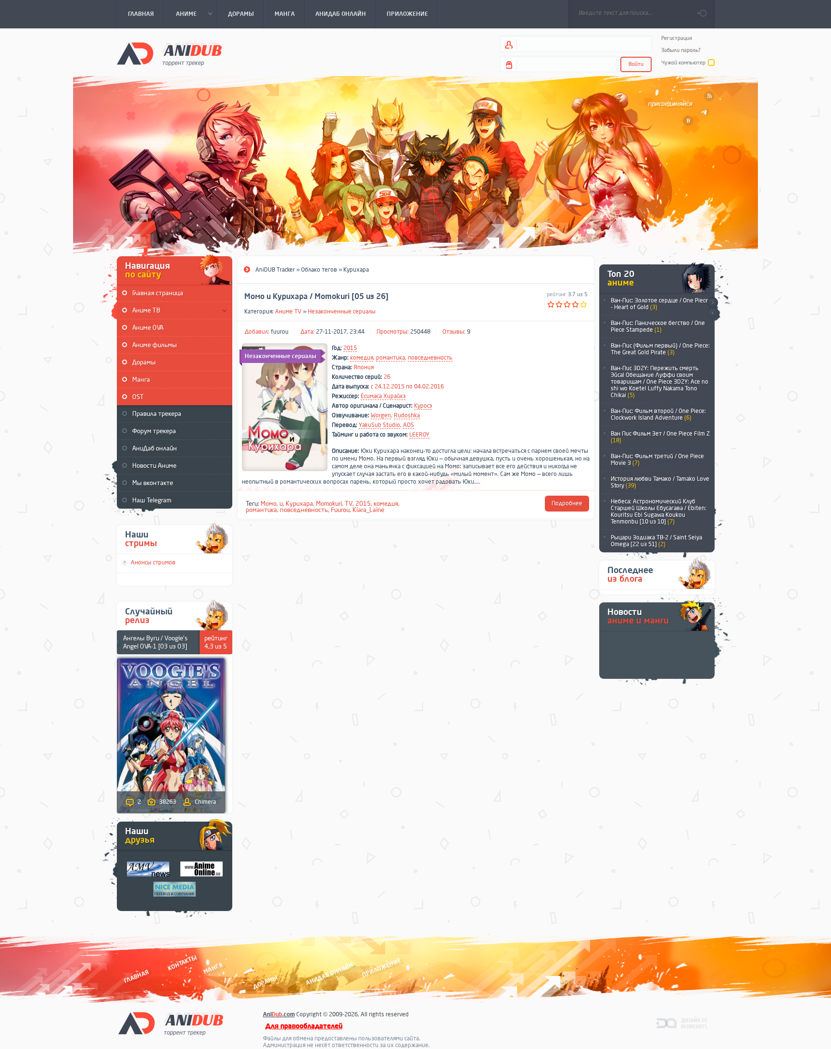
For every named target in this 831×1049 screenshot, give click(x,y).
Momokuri (329, 503)
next (712, 302)
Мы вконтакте (152, 483)
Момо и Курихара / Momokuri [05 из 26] (316, 296)
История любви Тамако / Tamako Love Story (660, 482)
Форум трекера (154, 431)
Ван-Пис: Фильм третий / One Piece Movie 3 (657, 459)
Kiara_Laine (368, 509)
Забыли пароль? (681, 50)
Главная (136, 976)
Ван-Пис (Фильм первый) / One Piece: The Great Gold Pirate (660, 349)
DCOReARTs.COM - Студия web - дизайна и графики (682, 1022)
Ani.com (279, 1014)
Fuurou (340, 509)
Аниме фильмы (154, 345)
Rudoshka (407, 415)
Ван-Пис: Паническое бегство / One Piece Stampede (658, 326)
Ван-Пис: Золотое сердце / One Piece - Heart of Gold (660, 304)
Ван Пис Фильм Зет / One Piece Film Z (660, 437)
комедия (361, 357)
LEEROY (419, 434)
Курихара (299, 503)
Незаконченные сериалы (342, 311)
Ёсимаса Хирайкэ (383, 396)
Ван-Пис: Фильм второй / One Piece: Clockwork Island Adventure (658, 414)
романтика (390, 357)
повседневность (430, 357)
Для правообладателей (303, 1026)
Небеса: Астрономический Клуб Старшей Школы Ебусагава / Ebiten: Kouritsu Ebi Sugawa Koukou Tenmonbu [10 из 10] (658, 511)
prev (712, 313)
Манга (141, 379)
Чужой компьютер (683, 62)
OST (138, 396)
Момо (269, 503)
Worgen (381, 415)
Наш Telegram (151, 500)
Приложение (381, 968)
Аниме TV (288, 311)
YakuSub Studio (379, 425)
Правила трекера (156, 413)
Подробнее (567, 503)
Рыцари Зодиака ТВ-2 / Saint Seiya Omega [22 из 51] (656, 541)
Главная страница (157, 293)
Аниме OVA (148, 327)
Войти (636, 64)
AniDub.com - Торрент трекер (169, 53)
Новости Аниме (154, 465)
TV (349, 503)
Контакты (182, 963)
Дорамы (144, 362)
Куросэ (423, 405)
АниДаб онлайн (154, 448)
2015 (350, 348)
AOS (408, 425)
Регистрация (676, 38)
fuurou (280, 331)
